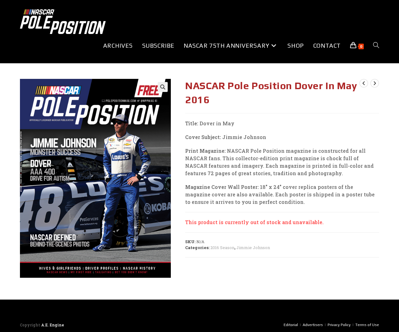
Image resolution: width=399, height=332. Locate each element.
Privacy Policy (339, 325)
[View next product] (374, 83)
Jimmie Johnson (253, 247)
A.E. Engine (52, 324)
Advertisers (313, 325)
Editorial (291, 325)
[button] (163, 87)
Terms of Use (367, 325)
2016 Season (222, 247)
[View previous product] (363, 83)
